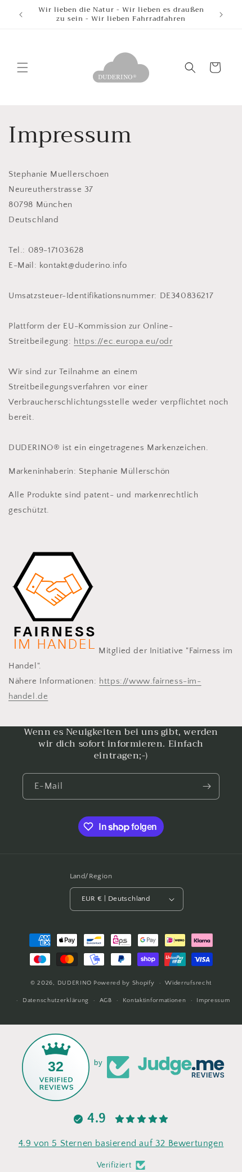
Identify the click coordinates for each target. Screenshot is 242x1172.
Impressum (213, 1000)
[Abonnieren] (206, 786)
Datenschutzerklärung (56, 1000)
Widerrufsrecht (188, 983)
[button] (22, 67)
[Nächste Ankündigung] (221, 14)
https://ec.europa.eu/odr (123, 341)
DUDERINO (74, 983)
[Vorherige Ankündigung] (20, 14)
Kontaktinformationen (154, 1000)
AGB (106, 1000)
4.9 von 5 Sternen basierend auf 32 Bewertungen (121, 1143)
